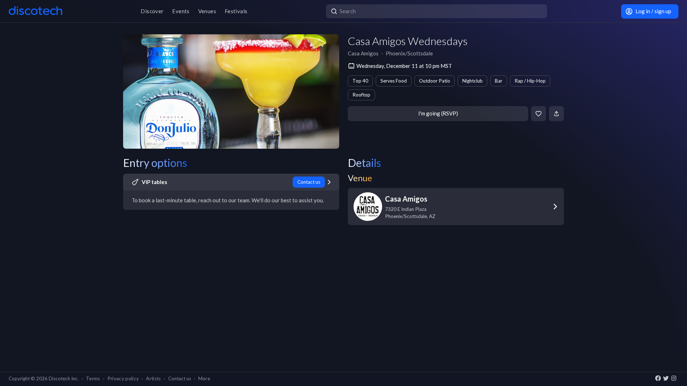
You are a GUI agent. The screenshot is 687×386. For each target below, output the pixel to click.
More (204, 378)
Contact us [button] (179, 378)
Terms (93, 378)
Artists (153, 378)
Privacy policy (123, 378)
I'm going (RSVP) (438, 113)
